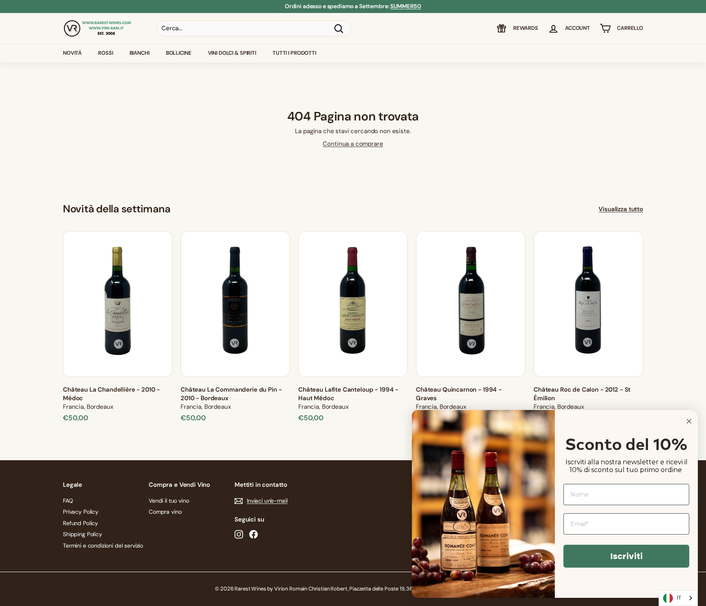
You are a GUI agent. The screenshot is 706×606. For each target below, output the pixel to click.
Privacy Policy (80, 511)
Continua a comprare (353, 144)
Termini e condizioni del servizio (103, 545)
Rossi (105, 52)
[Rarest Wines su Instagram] (239, 534)
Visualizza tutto (621, 209)
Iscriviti (626, 556)
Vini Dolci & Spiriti (232, 52)
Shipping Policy (82, 534)
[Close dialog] (689, 421)
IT (679, 597)
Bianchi (140, 52)
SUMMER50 (405, 6)
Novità (72, 52)
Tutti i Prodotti (294, 52)
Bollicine (179, 52)
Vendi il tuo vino (169, 500)
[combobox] (678, 598)
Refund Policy (80, 523)
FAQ (68, 500)
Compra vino (165, 511)
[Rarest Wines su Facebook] (253, 534)
